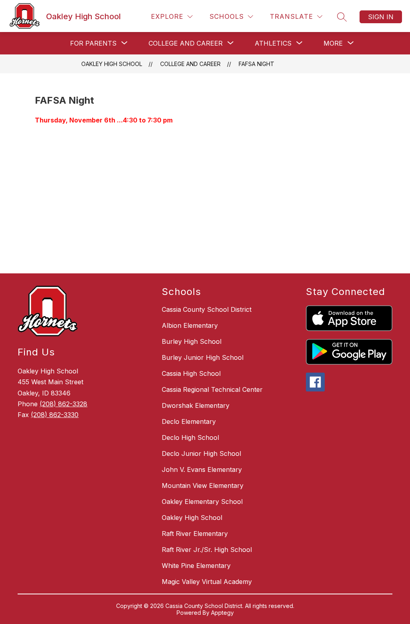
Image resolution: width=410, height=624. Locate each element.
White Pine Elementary (196, 566)
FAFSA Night (256, 63)
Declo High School (190, 437)
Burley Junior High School (202, 357)
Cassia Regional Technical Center (212, 389)
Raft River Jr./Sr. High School (207, 550)
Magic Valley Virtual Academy (207, 582)
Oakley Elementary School (202, 502)
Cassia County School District (206, 309)
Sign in (381, 17)
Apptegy (222, 612)
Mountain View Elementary (202, 486)
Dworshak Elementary (195, 405)
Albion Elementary (190, 325)
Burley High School (191, 341)
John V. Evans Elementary (202, 469)
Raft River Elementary (195, 534)
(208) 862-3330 (54, 415)
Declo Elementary (189, 421)
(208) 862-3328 (63, 404)
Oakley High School (111, 63)
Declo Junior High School (201, 453)
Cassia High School (191, 373)
